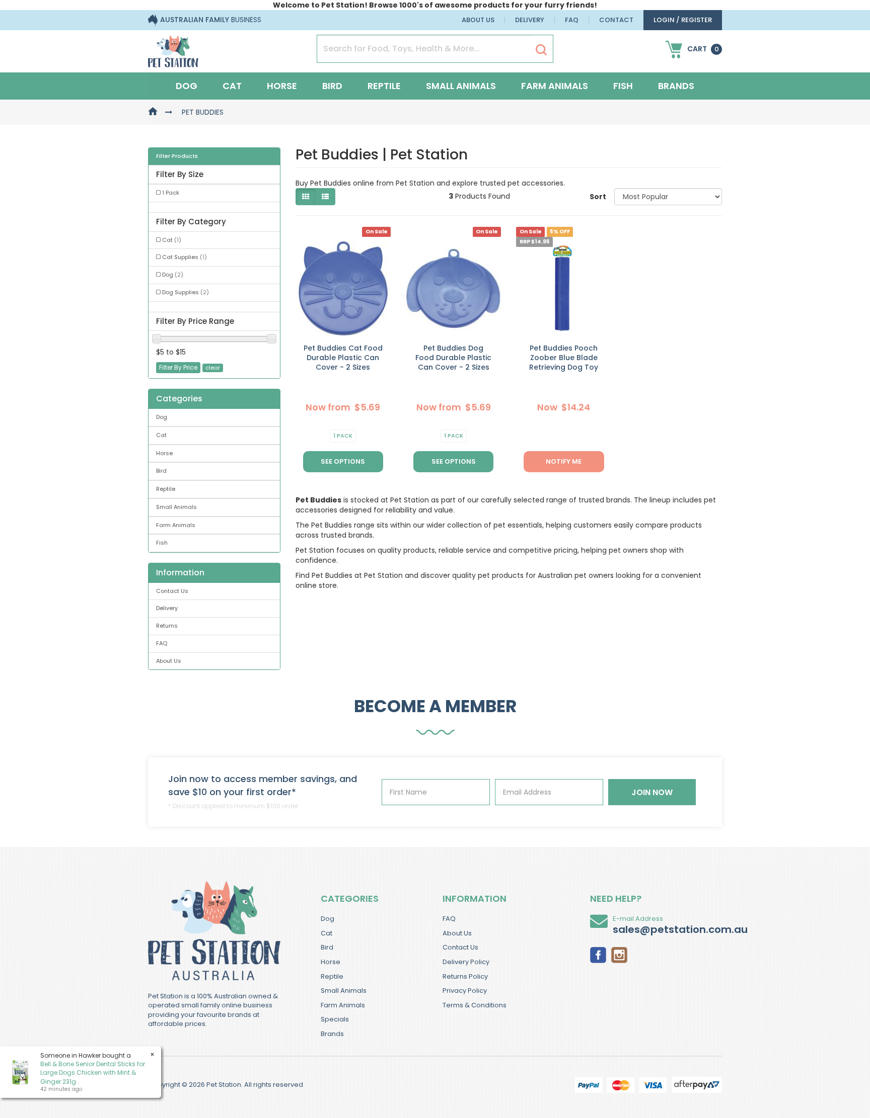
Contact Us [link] (172, 591)
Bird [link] (161, 471)
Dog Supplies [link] (185, 292)
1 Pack (342, 436)
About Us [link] (168, 661)
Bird (332, 85)
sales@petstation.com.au (680, 929)
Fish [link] (162, 543)
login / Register (683, 20)
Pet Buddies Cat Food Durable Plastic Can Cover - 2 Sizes (343, 357)
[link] (598, 954)
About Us (478, 20)
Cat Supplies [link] (184, 257)
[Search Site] (541, 49)
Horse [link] (164, 453)
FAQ (571, 20)
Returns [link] (167, 626)
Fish (623, 85)
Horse (282, 85)
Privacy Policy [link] (465, 990)
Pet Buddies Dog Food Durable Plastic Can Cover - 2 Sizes (453, 357)
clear (212, 368)
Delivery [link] (167, 608)
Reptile (384, 85)
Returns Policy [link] (465, 976)
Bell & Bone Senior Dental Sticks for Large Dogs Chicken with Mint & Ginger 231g (92, 1072)
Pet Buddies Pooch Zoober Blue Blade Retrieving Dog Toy (563, 357)
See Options (343, 461)
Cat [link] (171, 240)
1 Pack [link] (170, 193)
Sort (598, 197)
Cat (232, 85)
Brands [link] (332, 1034)
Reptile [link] (165, 489)
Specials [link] (335, 1019)
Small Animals (461, 85)
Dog (186, 85)
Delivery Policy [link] (466, 962)
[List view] (325, 196)
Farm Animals (554, 85)
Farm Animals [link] (175, 525)
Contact (616, 20)
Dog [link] (172, 275)
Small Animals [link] (176, 507)
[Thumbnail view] (306, 196)
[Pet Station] (173, 48)
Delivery (529, 20)
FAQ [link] (161, 643)
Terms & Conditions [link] (474, 1005)
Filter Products (177, 156)
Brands (676, 85)
